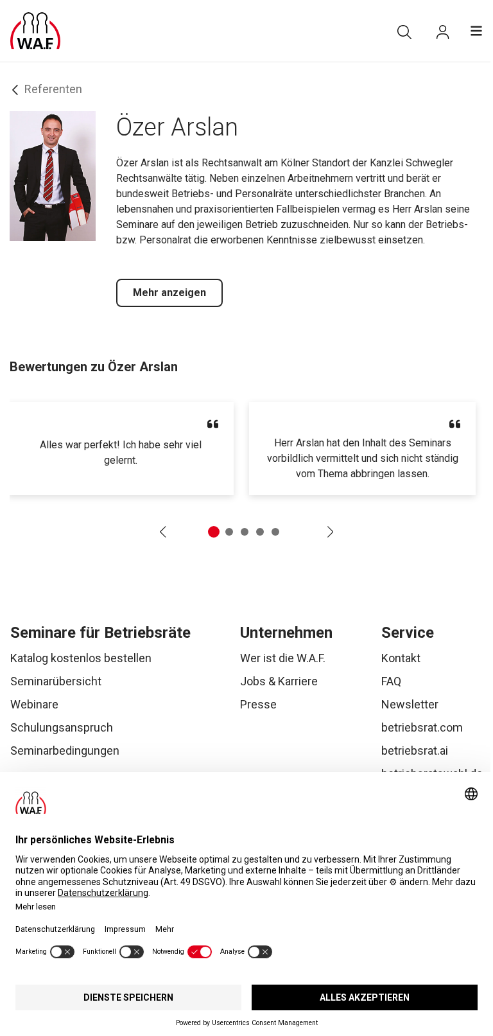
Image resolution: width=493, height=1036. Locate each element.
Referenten (53, 89)
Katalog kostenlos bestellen (80, 658)
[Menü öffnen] (476, 30)
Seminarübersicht (55, 681)
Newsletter (409, 704)
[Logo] (35, 30)
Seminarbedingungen (64, 750)
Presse (258, 704)
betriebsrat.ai (414, 750)
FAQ (391, 681)
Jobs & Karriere (279, 681)
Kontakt (400, 658)
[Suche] (404, 32)
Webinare (34, 704)
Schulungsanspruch (61, 727)
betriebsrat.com (422, 727)
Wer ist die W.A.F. (282, 658)
